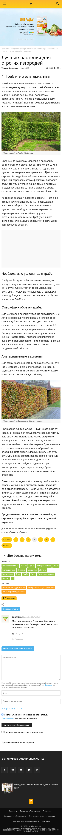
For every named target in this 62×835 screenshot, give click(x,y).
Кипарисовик (44, 566)
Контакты (46, 821)
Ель (24, 566)
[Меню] (4, 4)
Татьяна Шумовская (10, 68)
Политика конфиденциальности (25, 821)
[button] (58, 4)
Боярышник (8, 570)
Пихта (21, 570)
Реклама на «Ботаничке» (15, 816)
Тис (56, 566)
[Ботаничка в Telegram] (21, 770)
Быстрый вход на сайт (12, 708)
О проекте (13, 811)
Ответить (18, 639)
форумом (48, 685)
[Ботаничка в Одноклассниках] (5, 770)
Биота (5, 578)
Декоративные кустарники (31, 49)
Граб (25, 574)
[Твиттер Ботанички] (29, 770)
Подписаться (8, 718)
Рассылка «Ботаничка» (30, 811)
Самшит (32, 570)
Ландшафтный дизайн (13, 592)
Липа (42, 570)
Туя (31, 566)
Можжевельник (10, 566)
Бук (33, 574)
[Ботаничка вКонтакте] (13, 770)
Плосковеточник (46, 574)
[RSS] (37, 770)
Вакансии (47, 811)
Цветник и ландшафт (11, 49)
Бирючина (7, 574)
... (13, 578)
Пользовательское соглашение (42, 816)
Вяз (17, 574)
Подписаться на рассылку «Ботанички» (23, 732)
